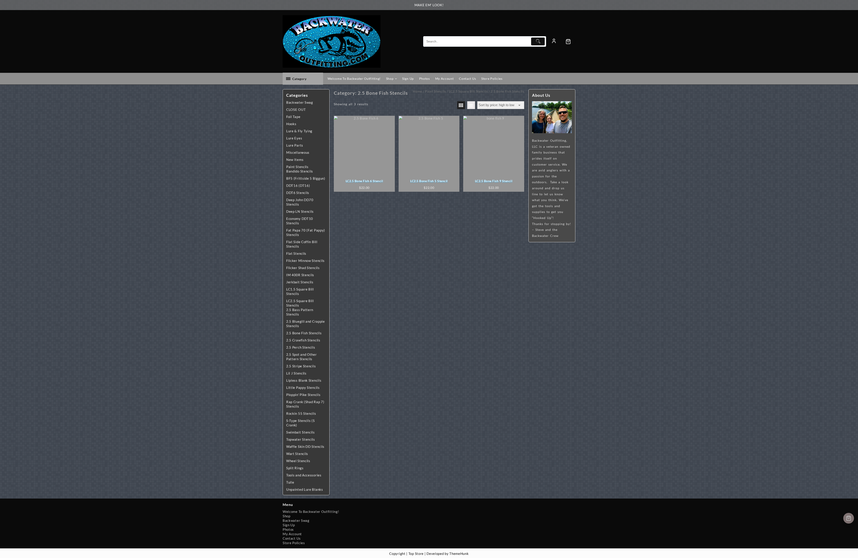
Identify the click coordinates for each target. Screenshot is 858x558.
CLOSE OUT (296, 109)
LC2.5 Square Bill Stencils (300, 303)
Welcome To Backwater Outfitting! (311, 512)
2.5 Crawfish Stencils (303, 340)
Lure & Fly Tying (299, 131)
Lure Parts (294, 145)
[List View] (471, 105)
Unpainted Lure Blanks (304, 489)
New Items (294, 160)
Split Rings (295, 468)
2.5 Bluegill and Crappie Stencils (305, 323)
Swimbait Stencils (300, 432)
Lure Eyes (294, 138)
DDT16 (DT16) (298, 185)
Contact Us (292, 538)
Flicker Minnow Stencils (305, 261)
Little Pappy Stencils (303, 387)
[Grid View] (461, 105)
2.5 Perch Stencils (300, 347)
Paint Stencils (297, 167)
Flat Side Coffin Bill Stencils (302, 244)
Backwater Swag (299, 102)
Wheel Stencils (298, 461)
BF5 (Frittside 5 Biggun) (305, 178)
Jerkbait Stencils (299, 282)
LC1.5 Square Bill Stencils (300, 291)
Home (417, 91)
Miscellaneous (297, 152)
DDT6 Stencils (297, 193)
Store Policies (294, 543)
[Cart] (570, 41)
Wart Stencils (297, 454)
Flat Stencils (296, 253)
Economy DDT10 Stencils (299, 221)
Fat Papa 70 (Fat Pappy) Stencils (305, 232)
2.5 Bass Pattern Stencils (299, 312)
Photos (288, 529)
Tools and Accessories (304, 475)
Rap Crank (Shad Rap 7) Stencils (305, 404)
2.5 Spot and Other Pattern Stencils (301, 356)
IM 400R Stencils (300, 275)
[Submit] (538, 41)
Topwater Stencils (300, 439)
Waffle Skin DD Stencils (305, 446)
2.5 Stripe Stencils (301, 366)
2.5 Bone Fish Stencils (304, 333)
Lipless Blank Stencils (303, 380)
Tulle (290, 482)
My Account (292, 534)
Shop (286, 516)
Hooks (291, 124)
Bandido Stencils (299, 171)
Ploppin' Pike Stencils (303, 395)
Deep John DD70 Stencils (299, 202)
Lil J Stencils (296, 373)
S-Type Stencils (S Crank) (300, 423)
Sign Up (289, 525)
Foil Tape (293, 117)
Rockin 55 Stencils (301, 413)
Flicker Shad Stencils (303, 268)
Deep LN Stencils (300, 211)
